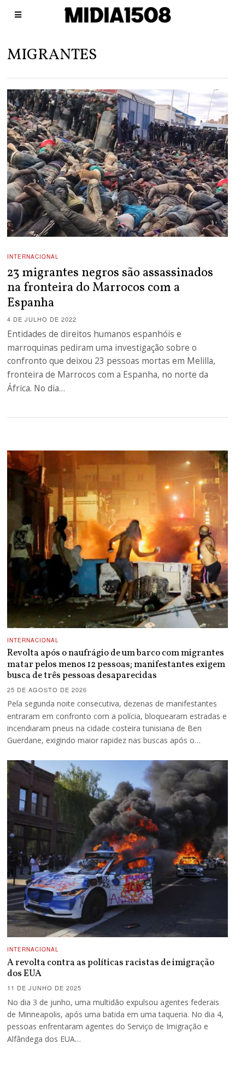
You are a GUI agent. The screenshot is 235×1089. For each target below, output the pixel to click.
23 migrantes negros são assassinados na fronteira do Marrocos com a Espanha (110, 288)
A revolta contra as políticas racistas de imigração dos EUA (110, 968)
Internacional (33, 256)
